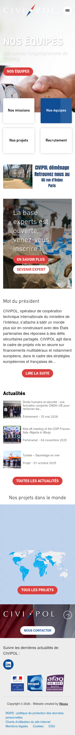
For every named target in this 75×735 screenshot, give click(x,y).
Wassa (63, 703)
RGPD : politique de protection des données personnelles (35, 715)
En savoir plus (31, 260)
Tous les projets (37, 590)
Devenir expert (31, 270)
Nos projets (18, 141)
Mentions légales (17, 726)
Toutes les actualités (37, 481)
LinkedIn (8, 664)
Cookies (38, 726)
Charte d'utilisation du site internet (28, 722)
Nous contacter (37, 630)
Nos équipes (18, 72)
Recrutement (56, 141)
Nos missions (19, 111)
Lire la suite (37, 374)
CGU (52, 726)
